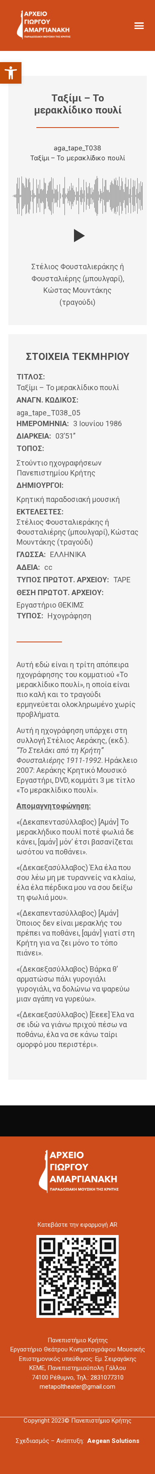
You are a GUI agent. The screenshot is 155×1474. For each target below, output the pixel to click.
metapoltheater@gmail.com (77, 1386)
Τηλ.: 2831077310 (100, 1377)
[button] (10, 73)
